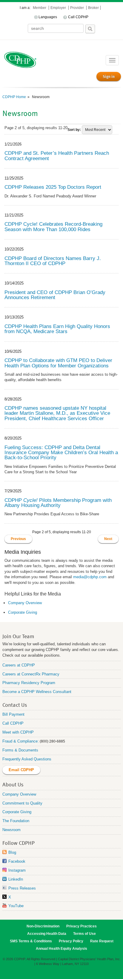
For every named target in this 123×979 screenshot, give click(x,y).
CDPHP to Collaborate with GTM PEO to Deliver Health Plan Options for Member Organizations (58, 362)
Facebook (16, 861)
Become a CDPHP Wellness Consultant (36, 691)
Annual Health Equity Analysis (61, 948)
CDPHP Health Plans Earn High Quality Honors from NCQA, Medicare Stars (57, 328)
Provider (77, 8)
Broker (93, 8)
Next (108, 539)
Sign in (109, 76)
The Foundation (15, 821)
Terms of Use (84, 934)
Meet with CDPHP (18, 732)
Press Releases (22, 888)
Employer (58, 8)
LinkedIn (15, 879)
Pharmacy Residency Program (28, 682)
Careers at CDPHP (18, 665)
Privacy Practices (81, 926)
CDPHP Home (14, 97)
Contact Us (14, 704)
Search (90, 29)
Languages (48, 17)
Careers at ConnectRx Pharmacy (30, 674)
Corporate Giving (22, 612)
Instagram (17, 870)
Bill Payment (13, 714)
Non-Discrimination (43, 926)
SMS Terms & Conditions (31, 941)
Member (40, 8)
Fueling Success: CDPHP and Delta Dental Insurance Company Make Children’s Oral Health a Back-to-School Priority (61, 452)
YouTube (16, 906)
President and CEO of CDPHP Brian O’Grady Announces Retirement (54, 294)
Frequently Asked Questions (26, 759)
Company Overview (25, 603)
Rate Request (101, 941)
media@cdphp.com (90, 577)
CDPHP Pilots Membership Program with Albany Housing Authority (58, 502)
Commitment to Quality (22, 803)
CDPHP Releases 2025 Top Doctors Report (52, 187)
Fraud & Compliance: (20, 741)
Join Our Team (18, 636)
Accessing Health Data (46, 934)
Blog (12, 852)
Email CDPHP (21, 770)
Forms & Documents (20, 750)
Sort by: (74, 130)
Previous (18, 539)
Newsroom (11, 830)
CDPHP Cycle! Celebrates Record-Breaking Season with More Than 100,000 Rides (53, 226)
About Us (13, 784)
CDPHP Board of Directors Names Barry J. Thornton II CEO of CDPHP (52, 260)
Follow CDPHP (18, 843)
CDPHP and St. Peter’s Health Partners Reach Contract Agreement (56, 155)
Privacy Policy (71, 941)
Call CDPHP (78, 17)
